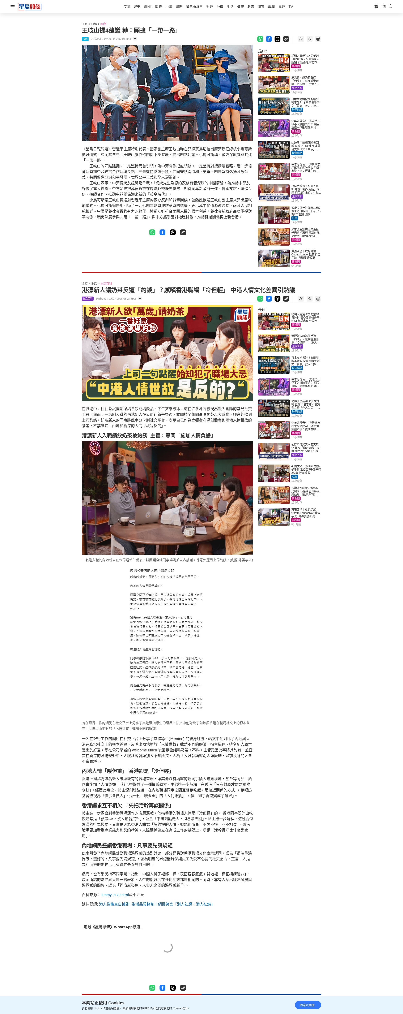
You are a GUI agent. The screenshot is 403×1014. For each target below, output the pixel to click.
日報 (94, 24)
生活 (94, 283)
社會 (294, 218)
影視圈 (296, 66)
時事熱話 (297, 109)
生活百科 (297, 88)
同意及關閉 (307, 1005)
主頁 (85, 24)
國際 (103, 24)
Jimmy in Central (115, 895)
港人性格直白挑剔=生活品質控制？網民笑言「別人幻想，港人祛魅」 (157, 904)
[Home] (30, 6)
